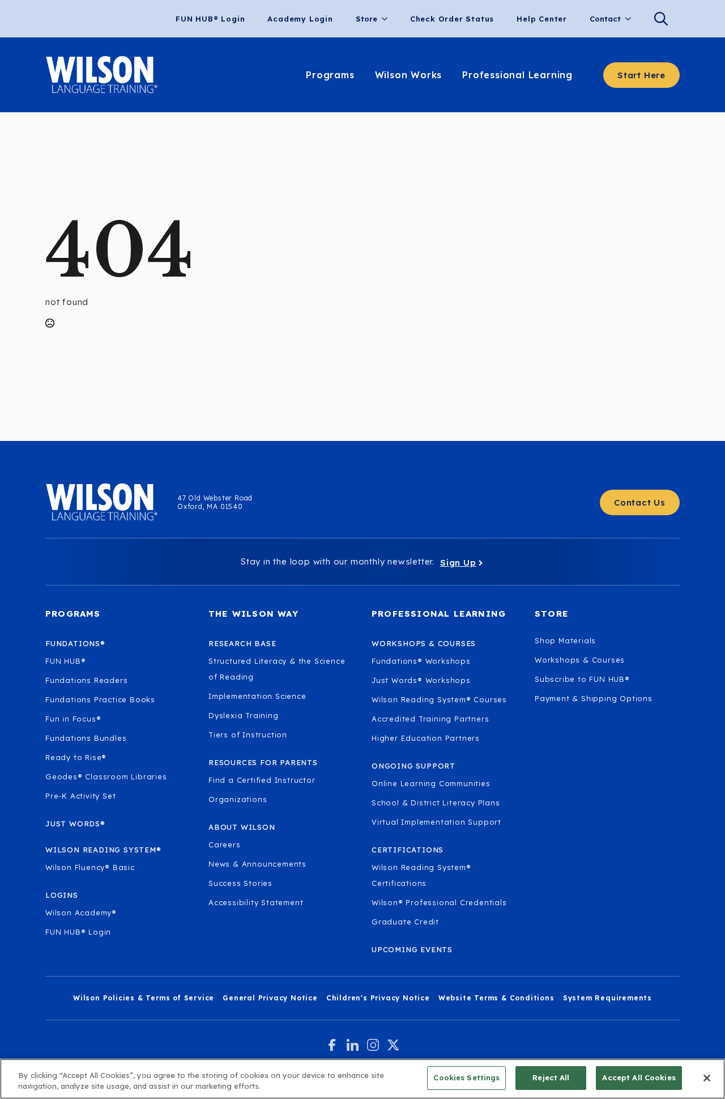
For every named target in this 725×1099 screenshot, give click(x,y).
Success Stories (240, 883)
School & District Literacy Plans (436, 802)
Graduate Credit (405, 921)
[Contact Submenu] (631, 19)
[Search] (661, 18)
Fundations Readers (86, 680)
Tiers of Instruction (247, 734)
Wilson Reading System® (103, 849)
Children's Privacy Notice (378, 998)
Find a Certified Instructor (261, 779)
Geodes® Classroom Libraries (106, 776)
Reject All (550, 1077)
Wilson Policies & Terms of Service (143, 998)
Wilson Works (408, 74)
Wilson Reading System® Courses (439, 699)
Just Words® (75, 823)
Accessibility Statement (255, 902)
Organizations (237, 799)
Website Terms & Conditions (496, 998)
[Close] (706, 1078)
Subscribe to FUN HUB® (582, 679)
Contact (605, 18)
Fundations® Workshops (421, 660)
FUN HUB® (65, 660)
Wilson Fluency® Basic (90, 867)
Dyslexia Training (243, 715)
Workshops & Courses (580, 659)
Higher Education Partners (426, 737)
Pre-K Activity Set (80, 795)
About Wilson (241, 826)
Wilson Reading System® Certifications (421, 875)
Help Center (542, 18)
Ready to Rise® (75, 757)
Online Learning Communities (431, 783)
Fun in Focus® (73, 718)
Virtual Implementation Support (436, 821)
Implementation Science (257, 696)
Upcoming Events (412, 949)
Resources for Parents (263, 762)
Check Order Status (452, 18)
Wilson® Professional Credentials (439, 902)
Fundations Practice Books (100, 699)
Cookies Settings (466, 1077)
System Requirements (607, 998)
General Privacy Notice (270, 998)
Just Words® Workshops (421, 680)
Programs (330, 74)
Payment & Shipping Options (593, 698)
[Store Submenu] (388, 19)
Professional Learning (517, 74)
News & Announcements (257, 863)
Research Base (242, 643)
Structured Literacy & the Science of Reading (276, 668)
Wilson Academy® (81, 912)
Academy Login (299, 18)
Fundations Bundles (85, 737)
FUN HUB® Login (210, 18)
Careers (224, 844)
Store (366, 18)
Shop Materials (565, 640)
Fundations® (75, 643)
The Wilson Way (253, 613)
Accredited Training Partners (430, 718)
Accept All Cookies (638, 1077)
